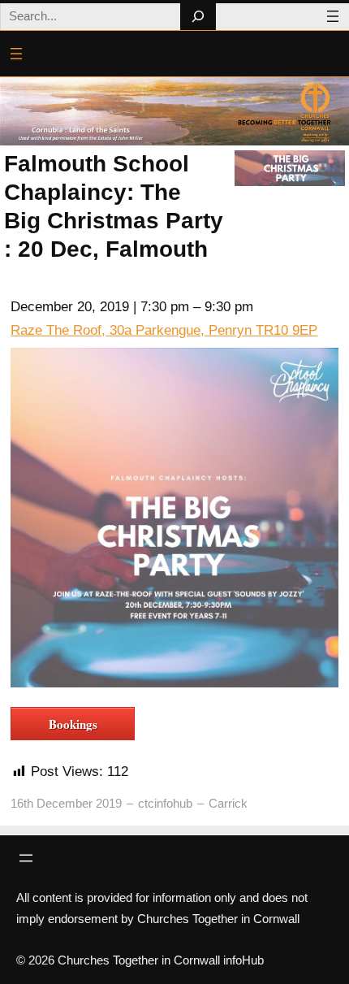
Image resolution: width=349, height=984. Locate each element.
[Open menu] (333, 16)
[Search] (197, 16)
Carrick (228, 803)
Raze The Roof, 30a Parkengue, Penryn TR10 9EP (164, 330)
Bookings (73, 724)
